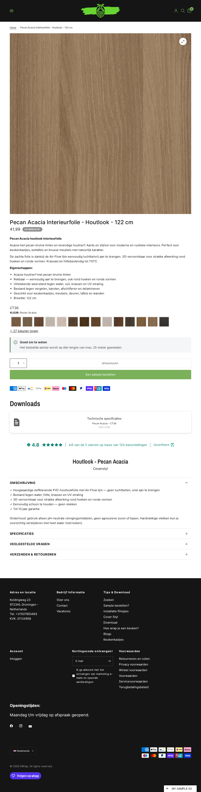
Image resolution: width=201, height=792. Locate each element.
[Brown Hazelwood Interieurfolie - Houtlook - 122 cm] (61, 321)
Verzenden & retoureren (33, 554)
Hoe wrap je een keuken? (121, 628)
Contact (62, 605)
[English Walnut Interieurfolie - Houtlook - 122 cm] (141, 321)
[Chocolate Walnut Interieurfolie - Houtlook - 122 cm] (84, 321)
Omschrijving (22, 483)
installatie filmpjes (116, 611)
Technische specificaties (104, 418)
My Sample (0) (182, 788)
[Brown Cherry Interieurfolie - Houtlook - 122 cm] (95, 321)
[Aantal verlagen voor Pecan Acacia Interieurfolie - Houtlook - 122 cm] (13, 363)
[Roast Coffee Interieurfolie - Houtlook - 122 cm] (73, 321)
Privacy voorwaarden (133, 664)
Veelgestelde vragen (30, 544)
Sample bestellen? (116, 605)
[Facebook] (14, 726)
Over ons (63, 600)
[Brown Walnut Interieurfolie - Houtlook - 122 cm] (16, 321)
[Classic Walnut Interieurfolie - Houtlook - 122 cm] (39, 321)
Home (13, 27)
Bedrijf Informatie (71, 592)
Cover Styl (110, 617)
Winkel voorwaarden (133, 670)
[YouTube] (33, 726)
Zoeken (108, 600)
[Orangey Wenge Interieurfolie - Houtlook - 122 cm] (118, 321)
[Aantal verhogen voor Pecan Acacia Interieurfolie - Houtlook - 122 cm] (24, 363)
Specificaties (22, 534)
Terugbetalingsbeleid (134, 687)
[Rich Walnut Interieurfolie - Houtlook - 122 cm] (27, 321)
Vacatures (63, 611)
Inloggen (16, 659)
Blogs (107, 634)
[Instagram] (23, 726)
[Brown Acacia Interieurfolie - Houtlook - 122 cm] (152, 321)
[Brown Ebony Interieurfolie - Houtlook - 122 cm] (107, 321)
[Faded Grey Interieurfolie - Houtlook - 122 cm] (164, 321)
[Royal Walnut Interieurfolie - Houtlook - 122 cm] (50, 321)
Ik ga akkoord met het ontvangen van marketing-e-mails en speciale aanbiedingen (94, 675)
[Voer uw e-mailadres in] (109, 661)
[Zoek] (183, 11)
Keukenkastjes (113, 639)
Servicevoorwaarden (133, 681)
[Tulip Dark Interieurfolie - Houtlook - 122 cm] (130, 321)
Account (16, 651)
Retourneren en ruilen (134, 659)
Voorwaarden (129, 651)
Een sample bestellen (100, 374)
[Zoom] (183, 41)
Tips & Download (116, 592)
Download (110, 622)
